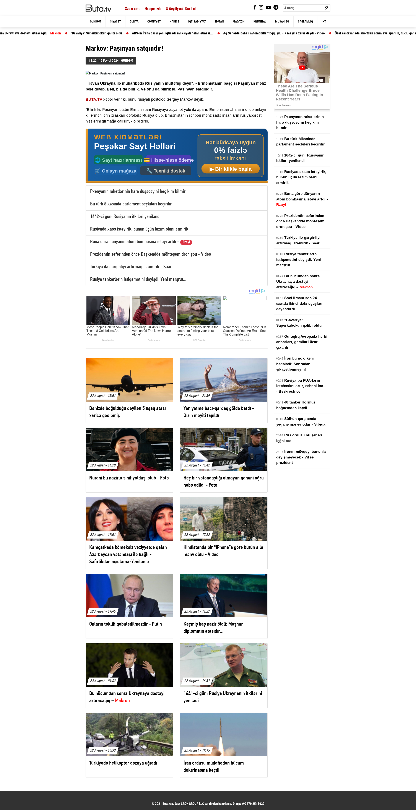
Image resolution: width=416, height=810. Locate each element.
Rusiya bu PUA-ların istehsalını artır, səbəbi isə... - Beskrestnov (301, 386)
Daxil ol (190, 9)
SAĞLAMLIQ (305, 21)
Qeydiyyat (175, 9)
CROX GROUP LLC (192, 804)
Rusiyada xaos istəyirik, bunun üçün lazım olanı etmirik (139, 229)
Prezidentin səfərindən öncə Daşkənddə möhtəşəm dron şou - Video (150, 254)
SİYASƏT (115, 21)
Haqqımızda (153, 9)
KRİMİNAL (260, 21)
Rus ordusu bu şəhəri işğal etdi (299, 438)
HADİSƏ (174, 21)
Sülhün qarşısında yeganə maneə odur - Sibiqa (300, 421)
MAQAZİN (239, 21)
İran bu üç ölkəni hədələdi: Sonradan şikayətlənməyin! (295, 363)
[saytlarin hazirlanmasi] (177, 155)
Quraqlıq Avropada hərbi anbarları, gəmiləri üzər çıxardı (301, 342)
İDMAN (219, 21)
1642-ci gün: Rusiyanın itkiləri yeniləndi (125, 216)
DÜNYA (134, 21)
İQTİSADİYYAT (197, 21)
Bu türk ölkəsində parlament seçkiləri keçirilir (131, 204)
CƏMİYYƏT (154, 21)
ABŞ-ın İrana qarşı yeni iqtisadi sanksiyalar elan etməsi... (137, 33)
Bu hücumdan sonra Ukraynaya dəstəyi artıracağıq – (298, 281)
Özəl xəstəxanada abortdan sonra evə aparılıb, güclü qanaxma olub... (348, 33)
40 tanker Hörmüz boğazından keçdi (295, 405)
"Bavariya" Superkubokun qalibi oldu (60, 33)
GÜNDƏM (95, 21)
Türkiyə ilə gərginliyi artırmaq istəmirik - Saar (131, 267)
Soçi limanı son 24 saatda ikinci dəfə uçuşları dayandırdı (299, 303)
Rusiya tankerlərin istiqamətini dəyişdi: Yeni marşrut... (138, 279)
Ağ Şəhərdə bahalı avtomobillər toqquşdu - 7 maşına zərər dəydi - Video (238, 33)
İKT (324, 21)
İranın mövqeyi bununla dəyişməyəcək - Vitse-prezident (301, 457)
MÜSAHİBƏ (282, 21)
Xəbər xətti (132, 9)
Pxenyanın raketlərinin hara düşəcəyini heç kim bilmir (137, 191)
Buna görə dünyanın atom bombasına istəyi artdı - (140, 241)
